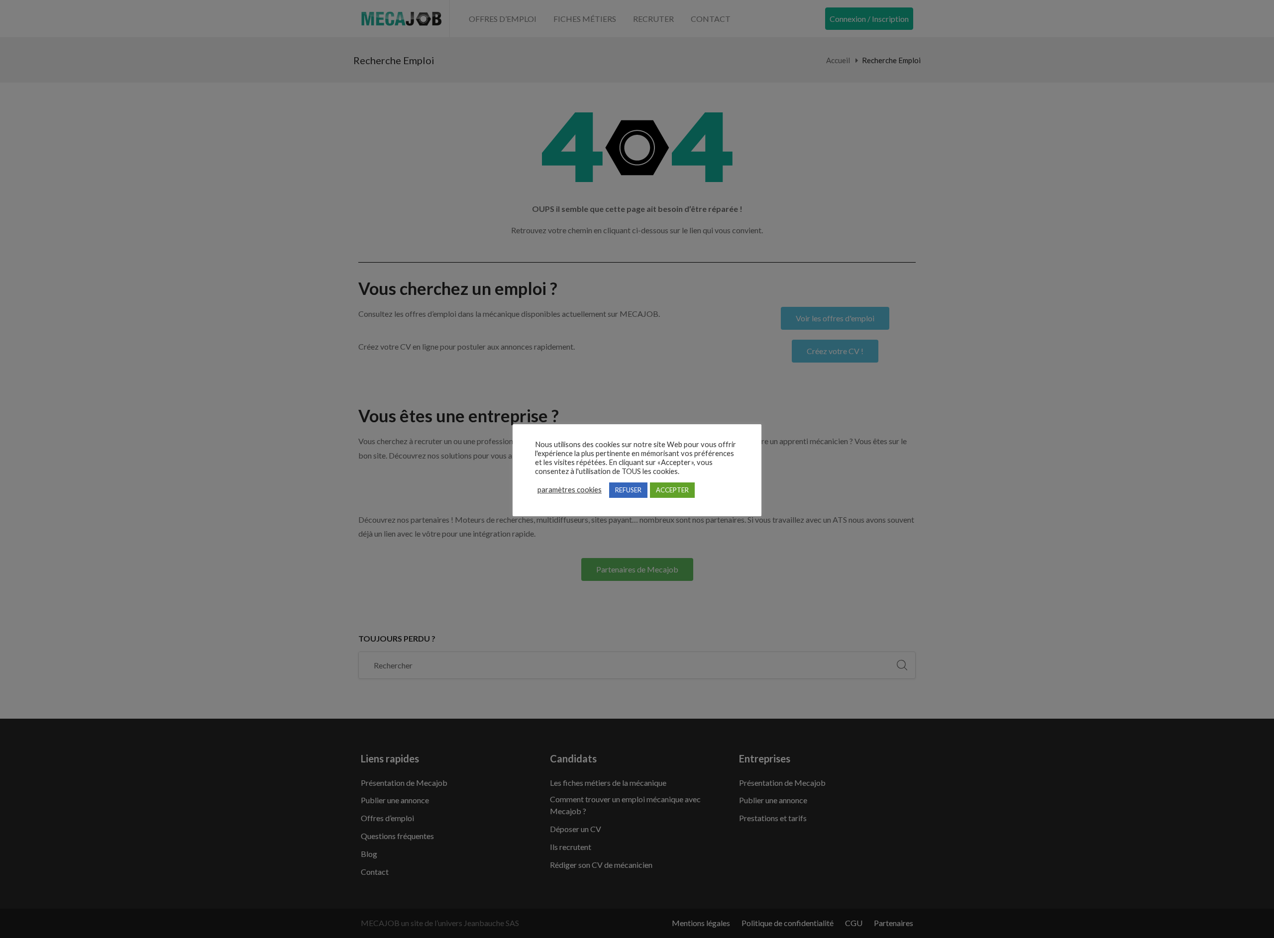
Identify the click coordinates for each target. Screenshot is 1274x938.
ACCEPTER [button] (672, 490)
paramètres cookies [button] (569, 489)
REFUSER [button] (628, 490)
